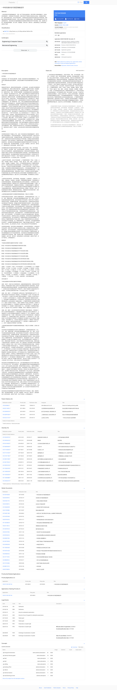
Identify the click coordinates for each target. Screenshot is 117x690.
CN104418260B (6, 494)
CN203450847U (6, 504)
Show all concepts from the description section (13, 678)
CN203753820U (6, 569)
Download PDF (60, 18)
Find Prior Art (70, 18)
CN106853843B (6, 446)
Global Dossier (70, 65)
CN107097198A (6, 456)
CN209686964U (6, 553)
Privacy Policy (71, 687)
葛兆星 (60, 25)
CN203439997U (6, 497)
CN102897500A (6, 414)
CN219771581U (6, 556)
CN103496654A (6, 544)
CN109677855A (6, 462)
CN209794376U (6, 519)
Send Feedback (47, 687)
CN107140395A (6, 449)
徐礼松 (64, 25)
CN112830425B (6, 471)
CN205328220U (6, 535)
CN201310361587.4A (7, 584)
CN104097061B (6, 528)
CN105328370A (6, 437)
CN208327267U (6, 566)
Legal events (75, 61)
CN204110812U (6, 525)
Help (77, 687)
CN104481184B (6, 513)
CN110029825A (6, 522)
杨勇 (67, 25)
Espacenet (63, 65)
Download (74, 647)
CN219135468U (6, 563)
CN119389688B (6, 477)
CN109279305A (6, 541)
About (40, 687)
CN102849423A (6, 411)
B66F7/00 (6, 31)
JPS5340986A (6, 405)
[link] (17, 31)
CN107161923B (6, 452)
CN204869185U (6, 538)
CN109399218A (6, 465)
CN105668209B (6, 507)
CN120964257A (6, 480)
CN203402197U (6, 500)
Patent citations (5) (61, 61)
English (64, 22)
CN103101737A (6, 417)
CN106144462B (6, 443)
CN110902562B (6, 547)
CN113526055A (6, 474)
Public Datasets (57, 687)
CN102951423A (6, 550)
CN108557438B (6, 459)
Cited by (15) (69, 61)
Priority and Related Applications (67, 63)
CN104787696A (6, 516)
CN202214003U (6, 408)
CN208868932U (6, 560)
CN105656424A (6, 440)
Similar (77, 18)
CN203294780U (6, 532)
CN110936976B (6, 468)
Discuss (76, 65)
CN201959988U (6, 510)
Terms (64, 687)
